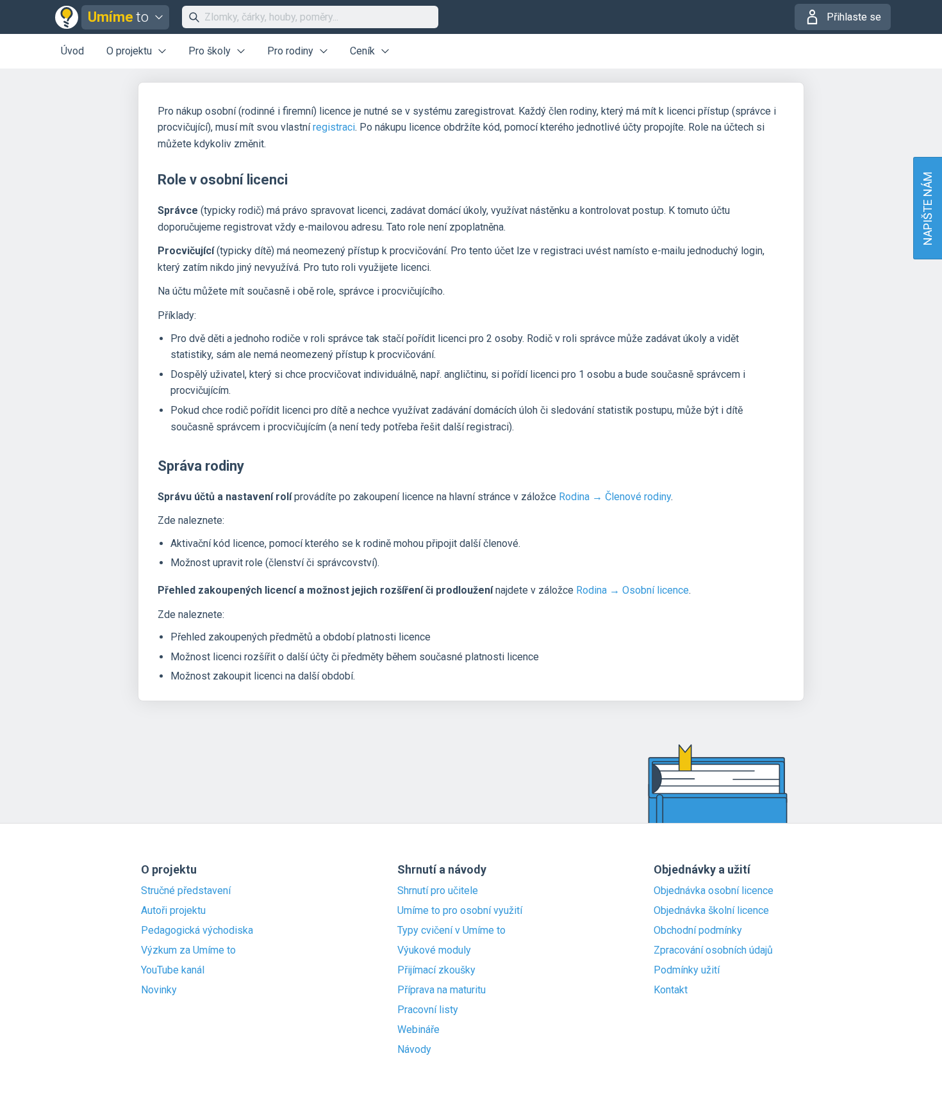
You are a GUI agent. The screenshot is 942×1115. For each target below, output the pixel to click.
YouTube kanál (172, 970)
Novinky (159, 990)
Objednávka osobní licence (713, 891)
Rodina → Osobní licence (632, 590)
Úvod (72, 51)
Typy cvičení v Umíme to (451, 930)
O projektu (129, 51)
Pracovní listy (427, 1010)
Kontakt (671, 990)
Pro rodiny (290, 51)
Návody (414, 1049)
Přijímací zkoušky (436, 970)
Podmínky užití (687, 970)
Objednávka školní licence (711, 910)
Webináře (418, 1030)
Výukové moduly (434, 950)
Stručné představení (186, 891)
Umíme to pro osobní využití (459, 910)
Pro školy (209, 51)
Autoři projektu (173, 910)
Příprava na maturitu (441, 990)
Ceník (362, 51)
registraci (334, 127)
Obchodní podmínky (698, 930)
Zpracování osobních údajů (713, 950)
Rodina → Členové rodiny (615, 497)
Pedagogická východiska (197, 930)
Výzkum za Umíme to (188, 950)
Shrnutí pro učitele (437, 891)
